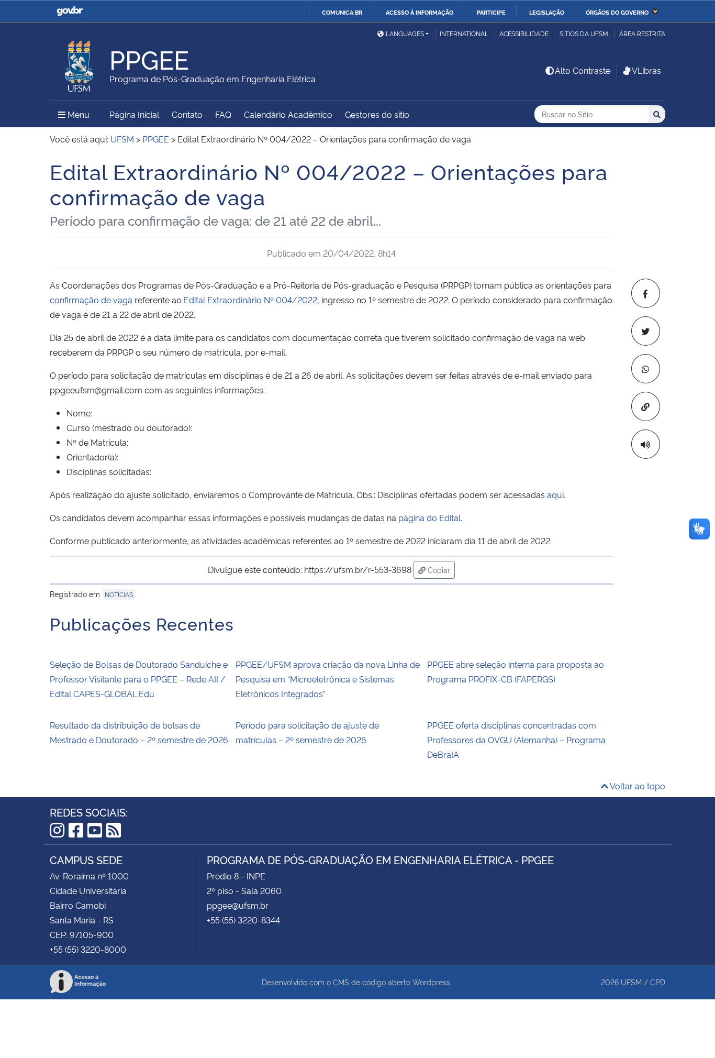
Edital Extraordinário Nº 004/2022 (250, 299)
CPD (657, 982)
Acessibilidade (524, 33)
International (464, 33)
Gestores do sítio (377, 114)
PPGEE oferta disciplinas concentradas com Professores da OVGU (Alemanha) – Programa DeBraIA (516, 739)
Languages (405, 33)
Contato (187, 114)
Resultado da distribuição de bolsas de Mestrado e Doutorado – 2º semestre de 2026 (139, 732)
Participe (491, 12)
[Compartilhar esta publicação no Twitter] (645, 331)
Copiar (440, 569)
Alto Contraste (582, 70)
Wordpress (431, 982)
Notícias (119, 594)
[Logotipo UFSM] (79, 63)
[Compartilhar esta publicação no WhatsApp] (645, 368)
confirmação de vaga (91, 299)
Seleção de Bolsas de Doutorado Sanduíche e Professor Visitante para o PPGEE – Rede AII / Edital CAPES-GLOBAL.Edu (139, 678)
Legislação (546, 12)
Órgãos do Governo (617, 12)
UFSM (631, 982)
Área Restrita (642, 33)
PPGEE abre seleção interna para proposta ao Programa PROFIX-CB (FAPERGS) (515, 671)
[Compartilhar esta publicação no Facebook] (645, 293)
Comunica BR (342, 12)
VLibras (646, 70)
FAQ (223, 114)
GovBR (70, 11)
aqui (555, 494)
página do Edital (429, 517)
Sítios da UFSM (584, 33)
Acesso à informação (419, 12)
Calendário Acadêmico (288, 114)
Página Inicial (134, 114)
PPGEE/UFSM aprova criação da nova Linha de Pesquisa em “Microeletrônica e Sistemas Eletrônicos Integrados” (328, 678)
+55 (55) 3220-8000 (88, 949)
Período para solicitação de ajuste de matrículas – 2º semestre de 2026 (307, 732)
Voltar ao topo (636, 785)
